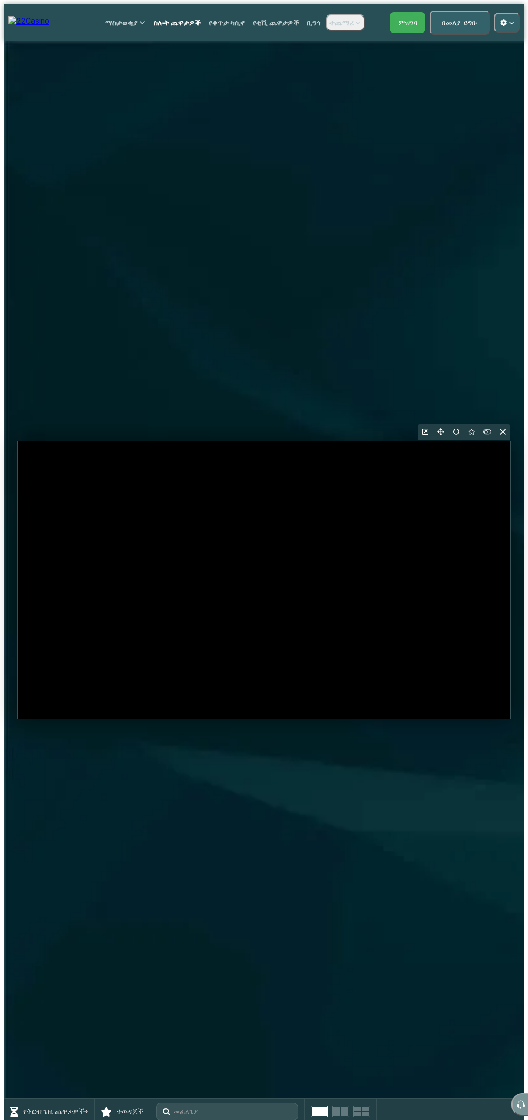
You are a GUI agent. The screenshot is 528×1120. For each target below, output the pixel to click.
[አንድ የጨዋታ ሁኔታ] (319, 1111)
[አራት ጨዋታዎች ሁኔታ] (361, 1111)
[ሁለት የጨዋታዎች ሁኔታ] (340, 1111)
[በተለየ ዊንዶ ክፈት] (425, 432)
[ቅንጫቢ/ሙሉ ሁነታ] (487, 432)
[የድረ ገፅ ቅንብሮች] (507, 23)
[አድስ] (456, 432)
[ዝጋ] (502, 432)
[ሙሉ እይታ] (441, 432)
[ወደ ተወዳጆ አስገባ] (472, 432)
